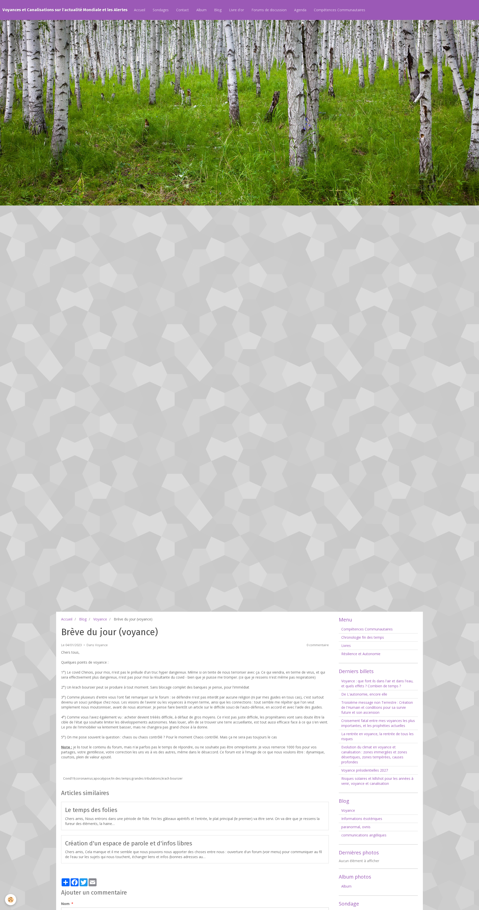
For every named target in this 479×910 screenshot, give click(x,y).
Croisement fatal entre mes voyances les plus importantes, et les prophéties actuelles (378, 723)
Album (201, 9)
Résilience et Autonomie (360, 653)
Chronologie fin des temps (362, 637)
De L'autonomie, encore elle (364, 694)
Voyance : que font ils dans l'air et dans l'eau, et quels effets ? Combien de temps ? (377, 683)
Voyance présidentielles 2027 (364, 770)
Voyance (100, 619)
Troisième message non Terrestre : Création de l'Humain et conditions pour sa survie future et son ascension (377, 707)
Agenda (300, 9)
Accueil (139, 9)
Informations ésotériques (361, 818)
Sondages (161, 9)
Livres (346, 645)
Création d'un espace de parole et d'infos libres (128, 843)
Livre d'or (236, 9)
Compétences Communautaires (339, 9)
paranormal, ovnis (355, 826)
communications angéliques (363, 835)
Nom (65, 903)
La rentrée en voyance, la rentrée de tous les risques (377, 736)
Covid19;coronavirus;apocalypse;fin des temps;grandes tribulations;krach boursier (123, 778)
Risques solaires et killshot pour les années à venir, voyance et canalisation (377, 781)
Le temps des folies (91, 810)
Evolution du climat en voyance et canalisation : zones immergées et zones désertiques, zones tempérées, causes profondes (374, 754)
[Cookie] (10, 899)
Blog (218, 9)
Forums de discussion (269, 9)
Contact (182, 9)
